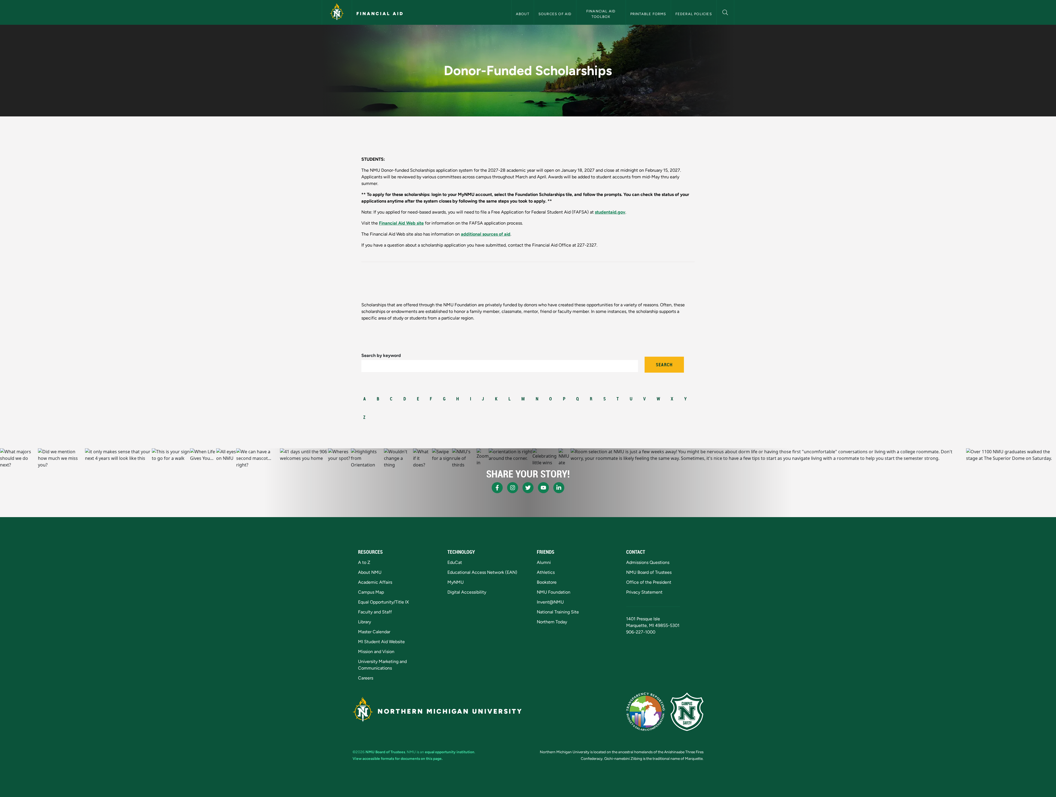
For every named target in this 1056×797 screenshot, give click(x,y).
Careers (365, 678)
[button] (725, 11)
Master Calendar (374, 631)
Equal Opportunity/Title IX (383, 602)
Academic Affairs (375, 582)
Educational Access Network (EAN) (482, 572)
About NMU (369, 572)
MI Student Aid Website (381, 641)
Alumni (544, 562)
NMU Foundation (553, 592)
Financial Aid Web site (401, 223)
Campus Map (371, 592)
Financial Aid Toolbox (601, 13)
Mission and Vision (376, 651)
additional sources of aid (485, 234)
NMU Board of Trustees (649, 572)
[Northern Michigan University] (337, 12)
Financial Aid (380, 13)
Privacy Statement (644, 592)
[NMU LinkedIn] (558, 487)
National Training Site (558, 612)
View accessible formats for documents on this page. (397, 758)
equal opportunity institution (449, 752)
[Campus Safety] (686, 711)
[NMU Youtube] (543, 487)
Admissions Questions (647, 562)
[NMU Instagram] (512, 487)
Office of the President (648, 582)
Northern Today (552, 621)
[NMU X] (528, 487)
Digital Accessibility (466, 592)
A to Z (364, 562)
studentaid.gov (610, 212)
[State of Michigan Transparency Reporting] (645, 711)
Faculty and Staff (375, 612)
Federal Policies (693, 14)
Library (364, 621)
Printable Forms (648, 14)
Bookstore (547, 582)
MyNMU (455, 582)
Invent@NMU (550, 602)
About (522, 14)
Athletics (546, 572)
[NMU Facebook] (497, 487)
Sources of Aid (555, 14)
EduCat (454, 562)
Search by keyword (381, 355)
